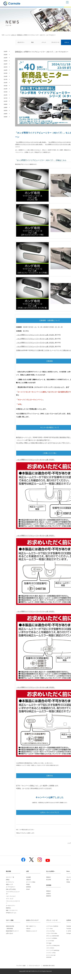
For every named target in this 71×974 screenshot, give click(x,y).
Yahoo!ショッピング (31, 931)
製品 (32, 42)
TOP (3, 35)
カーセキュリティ (10, 905)
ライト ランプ (9, 898)
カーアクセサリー (10, 886)
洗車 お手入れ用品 (11, 889)
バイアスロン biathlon (52, 926)
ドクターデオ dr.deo (51, 933)
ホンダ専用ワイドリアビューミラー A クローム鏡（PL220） (31, 142)
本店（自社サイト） (31, 926)
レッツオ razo (50, 940)
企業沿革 (28, 879)
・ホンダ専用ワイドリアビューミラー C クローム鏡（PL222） (35, 342)
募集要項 (48, 896)
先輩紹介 (48, 893)
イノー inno (49, 928)
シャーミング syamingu (52, 950)
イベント (44, 42)
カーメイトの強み (30, 882)
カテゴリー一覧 (10, 877)
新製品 (8, 879)
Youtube (68, 928)
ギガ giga (48, 943)
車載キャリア (9, 884)
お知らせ (13, 35)
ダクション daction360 (52, 935)
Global (28, 889)
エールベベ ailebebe (51, 938)
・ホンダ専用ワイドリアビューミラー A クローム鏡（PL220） (35, 335)
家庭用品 (8, 908)
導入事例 (48, 879)
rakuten (28, 928)
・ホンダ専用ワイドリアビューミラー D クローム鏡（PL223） (35, 346)
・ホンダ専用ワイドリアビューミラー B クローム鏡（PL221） (35, 339)
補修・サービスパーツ (11, 910)
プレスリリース (55, 42)
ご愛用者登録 (9, 928)
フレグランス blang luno (52, 945)
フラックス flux (50, 931)
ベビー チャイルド (11, 896)
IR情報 (28, 884)
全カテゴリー (21, 42)
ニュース (7, 35)
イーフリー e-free (51, 952)
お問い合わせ (9, 933)
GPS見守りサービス (11, 912)
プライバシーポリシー (34, 965)
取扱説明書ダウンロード (12, 931)
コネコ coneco (50, 948)
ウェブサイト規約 (21, 965)
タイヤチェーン (10, 882)
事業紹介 (48, 877)
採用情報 (28, 886)
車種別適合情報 (10, 926)
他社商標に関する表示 (49, 965)
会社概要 (28, 877)
